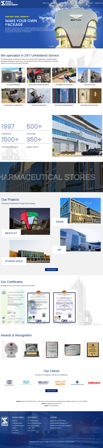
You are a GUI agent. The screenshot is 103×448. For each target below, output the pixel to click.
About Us (46, 3)
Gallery (80, 3)
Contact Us (99, 3)
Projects (71, 3)
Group (53, 3)
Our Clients (89, 3)
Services (61, 3)
